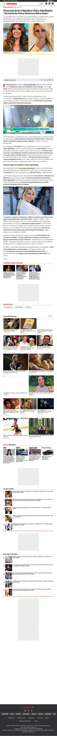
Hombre (41, 714)
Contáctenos (31, 718)
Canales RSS (11, 718)
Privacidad (40, 718)
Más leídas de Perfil (10, 554)
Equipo (47, 718)
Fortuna (34, 714)
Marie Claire (26, 714)
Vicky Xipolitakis (19, 307)
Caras (12, 714)
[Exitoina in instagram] (46, 4)
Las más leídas (8, 489)
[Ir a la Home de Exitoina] (12, 4)
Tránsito (36, 721)
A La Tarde (28, 307)
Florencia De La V (8, 307)
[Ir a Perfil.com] (51, 1)
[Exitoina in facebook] (50, 4)
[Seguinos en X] (53, 4)
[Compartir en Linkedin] (49, 80)
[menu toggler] (4, 3)
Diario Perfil (5, 714)
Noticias (18, 714)
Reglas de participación (25, 721)
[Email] (52, 80)
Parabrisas (48, 714)
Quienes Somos (21, 718)
